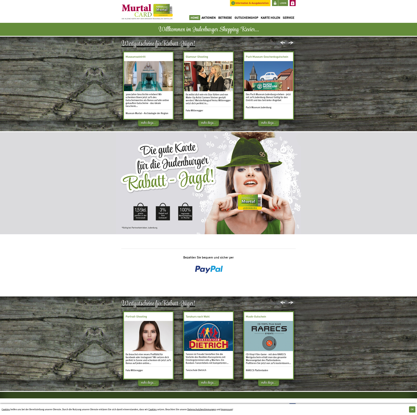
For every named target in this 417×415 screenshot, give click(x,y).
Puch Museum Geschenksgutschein (267, 56)
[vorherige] (283, 43)
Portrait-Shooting (136, 316)
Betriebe (225, 17)
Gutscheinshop (246, 17)
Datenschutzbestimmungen (201, 409)
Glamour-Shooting (197, 56)
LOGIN (283, 3)
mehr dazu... (148, 123)
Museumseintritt (136, 56)
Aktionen (208, 17)
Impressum (226, 409)
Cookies (6, 409)
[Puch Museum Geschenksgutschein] (268, 90)
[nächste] (291, 43)
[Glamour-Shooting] (208, 90)
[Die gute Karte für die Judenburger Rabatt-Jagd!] (148, 350)
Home (195, 17)
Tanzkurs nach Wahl (198, 316)
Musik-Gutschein (256, 316)
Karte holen (270, 17)
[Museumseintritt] (148, 90)
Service (288, 17)
